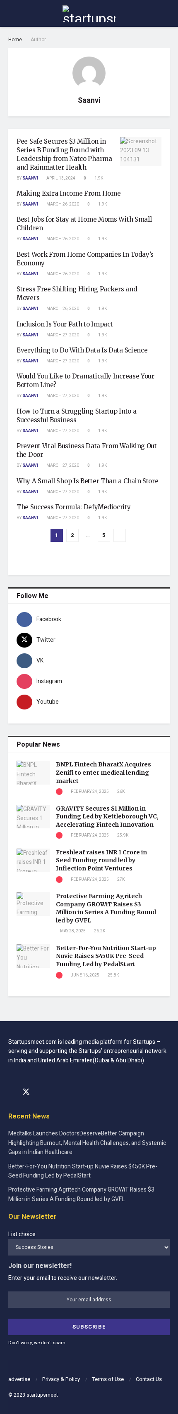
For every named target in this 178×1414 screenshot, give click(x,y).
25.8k (113, 975)
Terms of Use (108, 1379)
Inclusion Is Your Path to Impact (65, 324)
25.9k (122, 835)
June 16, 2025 (84, 975)
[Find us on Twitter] (26, 1092)
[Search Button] (166, 13)
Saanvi (30, 178)
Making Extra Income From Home (68, 193)
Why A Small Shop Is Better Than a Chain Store (88, 481)
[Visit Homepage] (89, 13)
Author (38, 39)
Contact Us (149, 1379)
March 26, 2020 (62, 204)
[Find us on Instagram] (41, 1092)
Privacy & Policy (61, 1379)
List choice (22, 1234)
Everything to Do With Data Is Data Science (82, 350)
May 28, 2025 (72, 931)
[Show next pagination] (119, 535)
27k (120, 879)
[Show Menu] (11, 13)
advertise (19, 1379)
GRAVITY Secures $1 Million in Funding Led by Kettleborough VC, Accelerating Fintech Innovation (107, 816)
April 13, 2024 (60, 178)
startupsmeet (42, 1395)
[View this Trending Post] (59, 791)
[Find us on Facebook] (11, 1092)
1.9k (98, 178)
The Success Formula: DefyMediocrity (74, 507)
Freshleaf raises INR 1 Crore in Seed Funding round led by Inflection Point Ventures (101, 860)
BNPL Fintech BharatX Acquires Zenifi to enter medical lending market (103, 772)
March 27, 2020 (62, 335)
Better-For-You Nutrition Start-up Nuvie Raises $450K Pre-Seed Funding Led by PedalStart (106, 956)
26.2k (99, 931)
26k (120, 791)
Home (15, 39)
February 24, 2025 (89, 791)
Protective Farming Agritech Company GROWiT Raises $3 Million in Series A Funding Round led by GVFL (106, 908)
